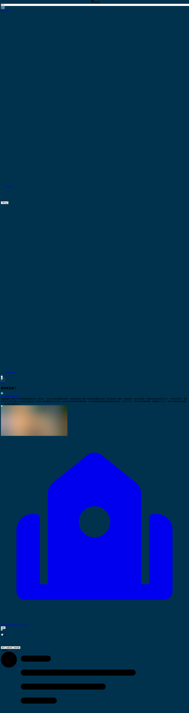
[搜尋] (3, 7)
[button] (5, 11)
